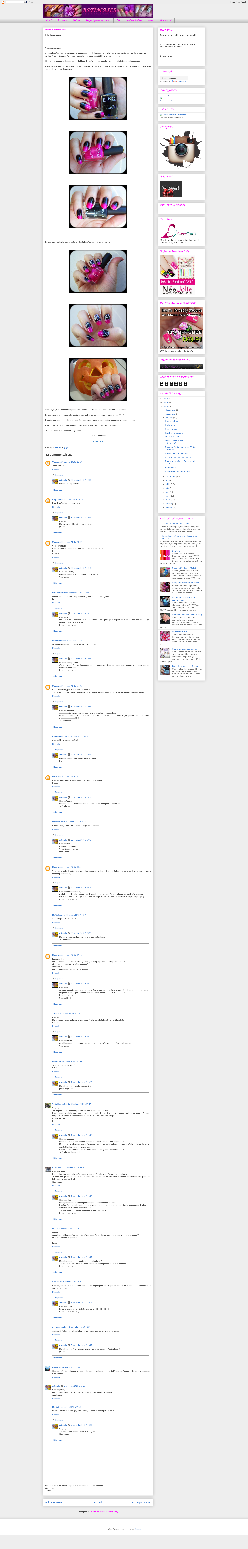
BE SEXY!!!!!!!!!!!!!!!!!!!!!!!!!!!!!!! (178, 457)
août (168, 480)
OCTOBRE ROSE (173, 437)
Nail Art (76, 20)
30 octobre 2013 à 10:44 (81, 659)
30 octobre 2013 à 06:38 (78, 736)
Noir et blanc (171, 429)
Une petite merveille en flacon (185, 583)
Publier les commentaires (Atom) (104, 1512)
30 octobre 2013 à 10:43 (81, 613)
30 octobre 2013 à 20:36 (72, 1061)
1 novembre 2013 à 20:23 (81, 1196)
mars (168, 500)
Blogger (138, 1529)
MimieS (55, 1407)
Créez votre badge (166, 101)
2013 (165, 406)
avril (168, 496)
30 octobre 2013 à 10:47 (81, 797)
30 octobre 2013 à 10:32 (81, 480)
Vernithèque (62, 20)
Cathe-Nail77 (57, 1168)
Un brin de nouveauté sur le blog (187, 614)
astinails (63, 480)
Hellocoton (179, 117)
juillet (168, 484)
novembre (171, 414)
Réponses (59, 475)
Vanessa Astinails (166, 96)
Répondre (56, 469)
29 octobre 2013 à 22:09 (79, 593)
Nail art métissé (59, 641)
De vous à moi (165, 20)
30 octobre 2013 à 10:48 (81, 840)
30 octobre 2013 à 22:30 (74, 1168)
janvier (169, 507)
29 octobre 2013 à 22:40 (77, 641)
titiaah (55, 1229)
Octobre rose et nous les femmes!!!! (176, 441)
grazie (55, 1367)
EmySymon (57, 499)
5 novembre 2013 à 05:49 (69, 1367)
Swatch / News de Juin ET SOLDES (178, 524)
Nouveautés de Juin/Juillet (184, 568)
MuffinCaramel (58, 915)
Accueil (49, 20)
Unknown (56, 462)
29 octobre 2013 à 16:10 (71, 462)
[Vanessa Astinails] (161, 98)
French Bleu (170, 467)
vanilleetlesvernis (60, 593)
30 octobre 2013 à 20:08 (81, 888)
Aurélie (55, 1014)
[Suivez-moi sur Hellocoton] (173, 115)
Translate (181, 81)
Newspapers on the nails (176, 453)
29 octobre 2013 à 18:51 (73, 499)
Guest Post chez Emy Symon (185, 666)
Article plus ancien (141, 1502)
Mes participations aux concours (98, 20)
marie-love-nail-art (60, 1327)
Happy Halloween (173, 421)
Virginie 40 (57, 1282)
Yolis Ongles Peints (61, 1104)
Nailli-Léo (56, 1061)
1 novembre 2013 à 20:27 (81, 1257)
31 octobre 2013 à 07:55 (73, 1282)
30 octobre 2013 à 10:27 (76, 822)
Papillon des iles (59, 736)
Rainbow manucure (174, 433)
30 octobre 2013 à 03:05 (71, 686)
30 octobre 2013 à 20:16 (81, 984)
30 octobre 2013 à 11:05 (71, 867)
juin (167, 488)
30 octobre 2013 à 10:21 (71, 776)
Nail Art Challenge (134, 20)
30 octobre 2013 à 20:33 (81, 1037)
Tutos (119, 20)
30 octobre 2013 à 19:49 (69, 1014)
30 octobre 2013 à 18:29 (71, 955)
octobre (169, 418)
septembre (171, 476)
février (169, 504)
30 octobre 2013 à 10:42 (81, 568)
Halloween (170, 425)
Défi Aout (176, 551)
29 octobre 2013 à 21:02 (71, 542)
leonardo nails (58, 822)
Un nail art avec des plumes (184, 649)
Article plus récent (54, 1502)
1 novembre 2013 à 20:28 (81, 1302)
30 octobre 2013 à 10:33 (81, 518)
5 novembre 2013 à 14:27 (81, 1345)
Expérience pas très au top (177, 471)
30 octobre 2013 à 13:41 (76, 915)
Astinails (170, 117)
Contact (151, 20)
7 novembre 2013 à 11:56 (70, 1407)
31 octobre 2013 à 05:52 (69, 1229)
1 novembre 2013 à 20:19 (81, 1082)
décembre (171, 410)
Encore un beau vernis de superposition (183, 598)
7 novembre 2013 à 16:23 (81, 1425)
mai (168, 492)
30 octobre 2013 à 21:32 (81, 1104)
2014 (165, 402)
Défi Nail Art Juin (179, 632)
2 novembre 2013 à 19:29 (79, 1327)
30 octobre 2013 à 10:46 (81, 707)
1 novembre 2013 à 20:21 (81, 1135)
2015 (165, 398)
